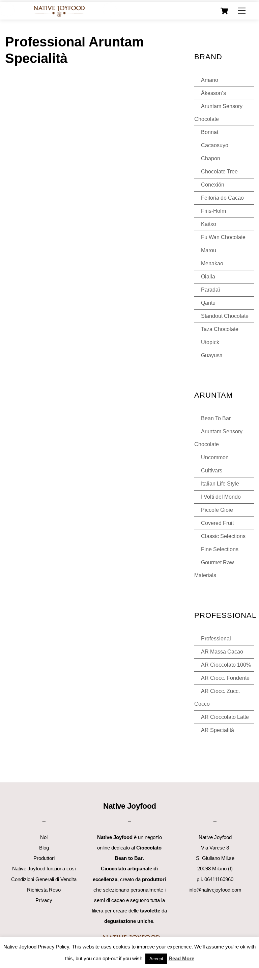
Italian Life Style (220, 484)
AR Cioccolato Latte (225, 717)
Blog (44, 847)
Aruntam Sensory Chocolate (218, 112)
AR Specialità (217, 730)
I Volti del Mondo (221, 497)
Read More (181, 958)
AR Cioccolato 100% (226, 665)
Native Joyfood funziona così (44, 868)
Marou (208, 250)
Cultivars (211, 470)
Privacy (43, 900)
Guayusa (212, 355)
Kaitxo (208, 224)
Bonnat (209, 132)
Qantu (208, 303)
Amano (209, 80)
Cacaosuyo (214, 145)
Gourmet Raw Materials (214, 569)
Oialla (208, 276)
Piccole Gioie (217, 510)
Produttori (44, 858)
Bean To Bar (216, 418)
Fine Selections (219, 549)
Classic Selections (223, 536)
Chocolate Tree (219, 171)
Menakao (212, 263)
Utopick (210, 342)
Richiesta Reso (44, 890)
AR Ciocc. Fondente (225, 678)
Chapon (210, 158)
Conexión (212, 185)
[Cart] (224, 11)
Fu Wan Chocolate (223, 237)
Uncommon (215, 457)
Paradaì (210, 290)
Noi (44, 837)
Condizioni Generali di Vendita (44, 879)
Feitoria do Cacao (222, 198)
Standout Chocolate (225, 316)
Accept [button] (156, 958)
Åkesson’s (213, 93)
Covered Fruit (217, 523)
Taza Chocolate (219, 329)
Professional (216, 638)
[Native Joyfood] (58, 11)
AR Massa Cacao (222, 652)
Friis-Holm (213, 211)
